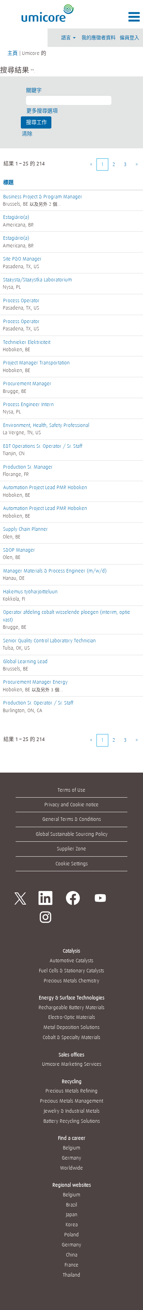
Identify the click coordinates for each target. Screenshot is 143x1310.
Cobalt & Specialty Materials (71, 1037)
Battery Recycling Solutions (71, 1121)
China (71, 1255)
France (71, 1265)
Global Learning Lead (25, 661)
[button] (119, 17)
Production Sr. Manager (28, 467)
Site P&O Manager (22, 259)
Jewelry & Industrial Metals (72, 1111)
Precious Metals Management (71, 1101)
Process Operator (21, 300)
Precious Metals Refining (71, 1091)
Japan (71, 1214)
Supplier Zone (71, 848)
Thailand (71, 1275)
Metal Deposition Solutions (71, 1027)
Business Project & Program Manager (42, 196)
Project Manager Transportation (36, 362)
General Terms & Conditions (71, 819)
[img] (47, 13)
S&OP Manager (19, 550)
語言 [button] (66, 37)
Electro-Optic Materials (71, 1017)
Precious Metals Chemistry (71, 980)
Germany (71, 1158)
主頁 (12, 53)
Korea (72, 1224)
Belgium (71, 1148)
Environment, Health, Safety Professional (46, 425)
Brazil (71, 1205)
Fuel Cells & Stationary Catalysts (71, 970)
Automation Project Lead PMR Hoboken (45, 487)
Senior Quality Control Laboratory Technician (49, 640)
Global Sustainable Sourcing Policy (72, 834)
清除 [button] (27, 134)
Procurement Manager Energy (35, 682)
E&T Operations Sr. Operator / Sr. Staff (42, 446)
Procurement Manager (27, 383)
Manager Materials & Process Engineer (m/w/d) (55, 571)
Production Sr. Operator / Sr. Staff (38, 703)
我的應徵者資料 (99, 37)
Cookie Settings (72, 863)
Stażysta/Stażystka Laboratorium (37, 279)
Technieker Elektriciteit (26, 342)
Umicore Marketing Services (71, 1064)
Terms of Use (71, 790)
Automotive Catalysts (71, 960)
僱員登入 (129, 37)
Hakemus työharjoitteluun (30, 591)
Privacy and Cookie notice (71, 804)
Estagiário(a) (16, 217)
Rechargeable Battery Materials (71, 1007)
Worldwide (71, 1168)
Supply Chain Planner (25, 529)
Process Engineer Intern (28, 404)
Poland (71, 1234)
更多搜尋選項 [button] (42, 111)
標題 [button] (8, 182)
